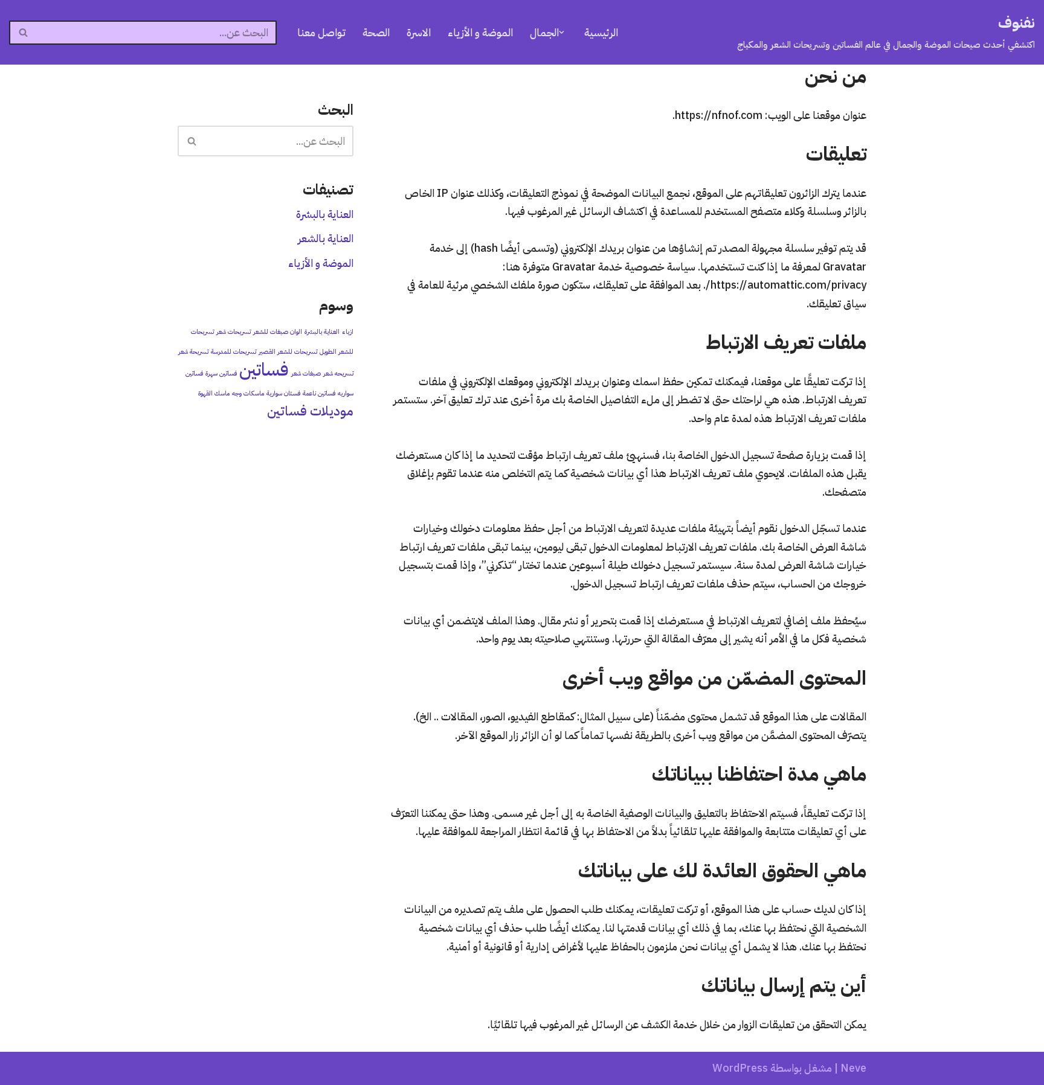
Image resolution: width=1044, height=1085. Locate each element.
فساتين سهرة (221, 373)
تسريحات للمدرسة (233, 351)
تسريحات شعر (233, 331)
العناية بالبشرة (324, 214)
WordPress (740, 1068)
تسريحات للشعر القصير (288, 351)
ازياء (347, 331)
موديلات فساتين (310, 411)
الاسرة (419, 32)
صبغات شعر (306, 373)
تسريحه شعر (338, 373)
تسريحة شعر (193, 351)
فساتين (264, 369)
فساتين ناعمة (319, 393)
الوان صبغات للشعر (277, 331)
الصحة (376, 32)
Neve (853, 1068)
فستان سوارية (283, 393)
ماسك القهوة (214, 393)
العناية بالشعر (325, 238)
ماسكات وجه (248, 393)
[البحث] (22, 33)
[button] (561, 32)
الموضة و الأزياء (480, 32)
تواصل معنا (321, 32)
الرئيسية (601, 32)
